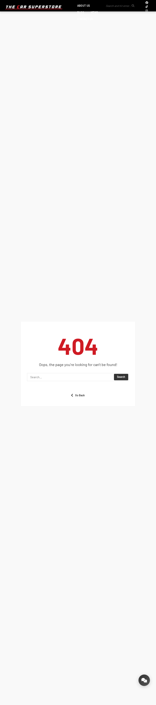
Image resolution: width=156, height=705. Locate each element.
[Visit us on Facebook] (147, 3)
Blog (80, 12)
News (94, 12)
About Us (83, 5)
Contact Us (85, 19)
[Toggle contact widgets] (144, 680)
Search (121, 376)
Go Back (80, 395)
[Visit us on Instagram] (146, 11)
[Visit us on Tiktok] (146, 7)
